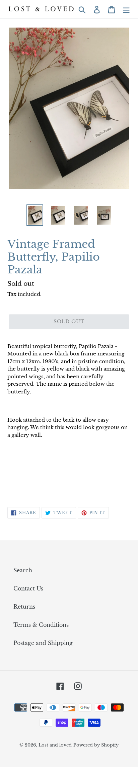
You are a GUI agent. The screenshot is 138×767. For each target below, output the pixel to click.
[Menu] (126, 9)
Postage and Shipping (43, 643)
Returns (24, 606)
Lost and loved (55, 745)
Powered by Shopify (96, 745)
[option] (35, 215)
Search (22, 570)
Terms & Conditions (41, 624)
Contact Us (28, 588)
